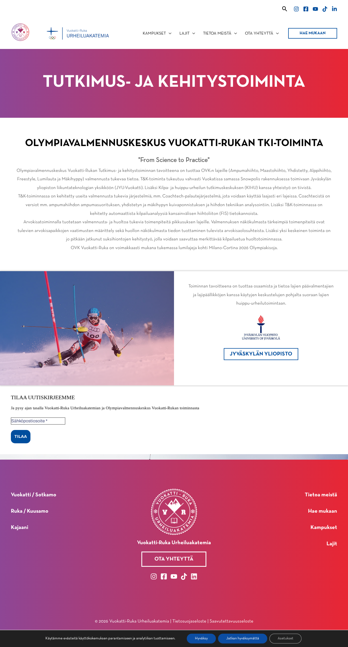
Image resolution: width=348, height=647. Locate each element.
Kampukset (323, 527)
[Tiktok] (325, 9)
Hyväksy (201, 638)
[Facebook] (306, 9)
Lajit (332, 543)
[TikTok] (184, 576)
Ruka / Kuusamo (29, 511)
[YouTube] (315, 9)
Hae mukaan (322, 511)
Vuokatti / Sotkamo (33, 495)
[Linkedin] (334, 9)
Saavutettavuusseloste (231, 621)
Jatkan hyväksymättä (242, 638)
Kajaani (19, 527)
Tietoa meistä (321, 495)
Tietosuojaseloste (189, 621)
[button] (284, 8)
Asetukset (285, 638)
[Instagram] (296, 9)
